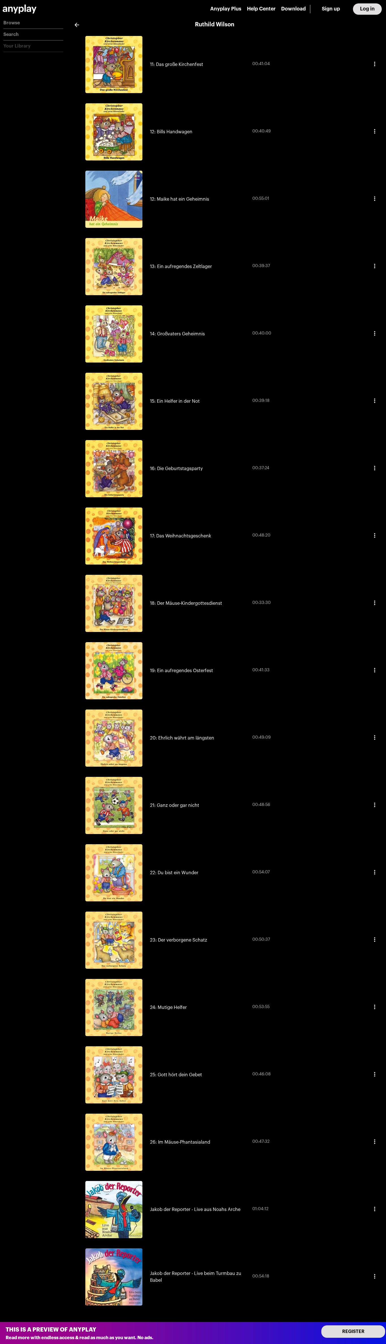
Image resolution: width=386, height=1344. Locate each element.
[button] (33, 23)
